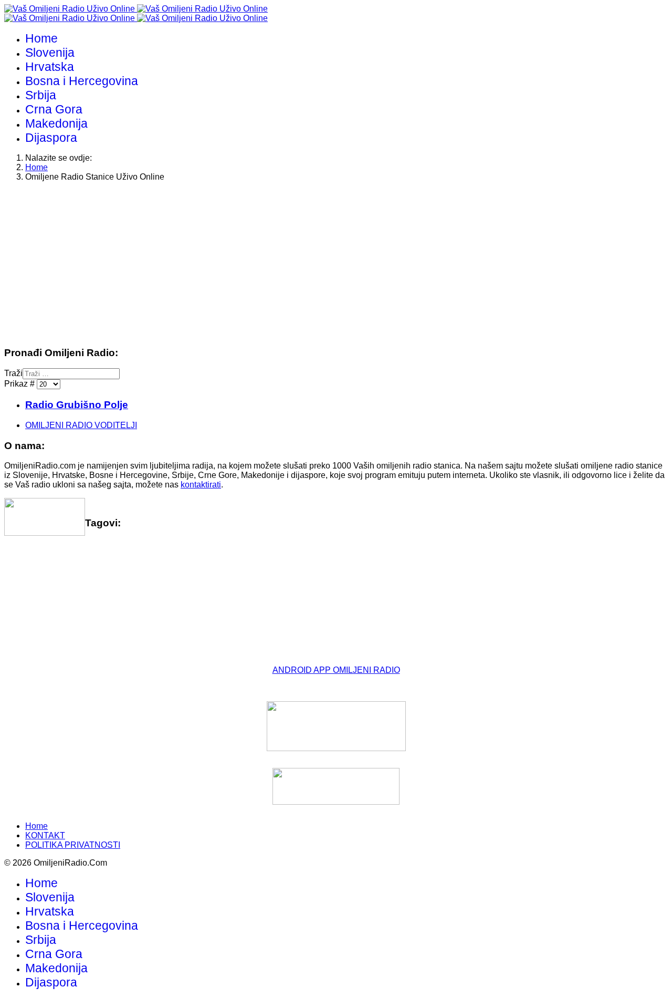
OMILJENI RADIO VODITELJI (81, 425)
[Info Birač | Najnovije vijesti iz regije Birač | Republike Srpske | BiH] (336, 726)
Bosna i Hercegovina (81, 81)
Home (41, 38)
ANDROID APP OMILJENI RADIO (336, 670)
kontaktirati (201, 484)
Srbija (40, 95)
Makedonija (56, 123)
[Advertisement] (319, 263)
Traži (13, 373)
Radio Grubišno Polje (76, 404)
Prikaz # (20, 383)
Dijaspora (51, 137)
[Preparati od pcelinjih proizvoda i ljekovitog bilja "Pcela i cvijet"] (336, 786)
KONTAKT (45, 835)
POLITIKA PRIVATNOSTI (72, 844)
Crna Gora (53, 109)
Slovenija (50, 52)
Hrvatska (49, 67)
